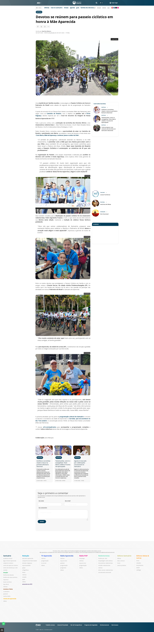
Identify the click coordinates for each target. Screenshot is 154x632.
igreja (23, 568)
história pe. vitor (102, 558)
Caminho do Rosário (54, 113)
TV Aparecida (46, 556)
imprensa (5, 579)
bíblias (119, 558)
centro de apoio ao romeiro (10, 565)
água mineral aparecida (9, 561)
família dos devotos (87, 8)
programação (44, 561)
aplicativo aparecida (27, 558)
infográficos (25, 570)
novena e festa (8, 589)
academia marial (7, 558)
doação (99, 7)
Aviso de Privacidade (62, 625)
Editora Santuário (124, 556)
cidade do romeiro (8, 563)
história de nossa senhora (10, 577)
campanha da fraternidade (29, 561)
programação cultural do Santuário (72, 417)
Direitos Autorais (104, 625)
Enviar (42, 521)
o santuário (6, 591)
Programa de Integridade (90, 625)
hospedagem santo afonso (105, 561)
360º (95, 7)
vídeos (5, 601)
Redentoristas (104, 556)
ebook (138, 567)
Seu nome (41, 501)
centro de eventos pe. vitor (10, 568)
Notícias (39, 12)
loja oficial (6, 584)
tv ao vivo (43, 563)
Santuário (7, 556)
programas (63, 568)
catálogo (138, 570)
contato (5, 570)
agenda (72, 8)
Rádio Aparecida (66, 556)
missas (66, 8)
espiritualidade (26, 565)
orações (24, 577)
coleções (138, 563)
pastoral (5, 594)
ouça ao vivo (63, 561)
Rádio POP (83, 556)
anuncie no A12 (27, 584)
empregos (82, 558)
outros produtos (121, 565)
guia (77, 8)
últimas (46, 8)
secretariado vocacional (104, 572)
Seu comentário (43, 508)
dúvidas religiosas (27, 563)
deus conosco (121, 561)
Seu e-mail (67, 501)
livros (118, 563)
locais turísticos (7, 582)
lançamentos (139, 565)
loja (108, 7)
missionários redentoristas (105, 563)
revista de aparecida (9, 599)
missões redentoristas (104, 565)
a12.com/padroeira (49, 427)
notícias (5, 586)
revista (104, 7)
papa (23, 579)
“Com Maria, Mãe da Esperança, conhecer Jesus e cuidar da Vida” (57, 135)
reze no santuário (56, 8)
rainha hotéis (6, 596)
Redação (25, 556)
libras (23, 572)
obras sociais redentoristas (105, 570)
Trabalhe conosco (50, 625)
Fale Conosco (114, 625)
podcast (62, 563)
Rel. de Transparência (76, 625)
